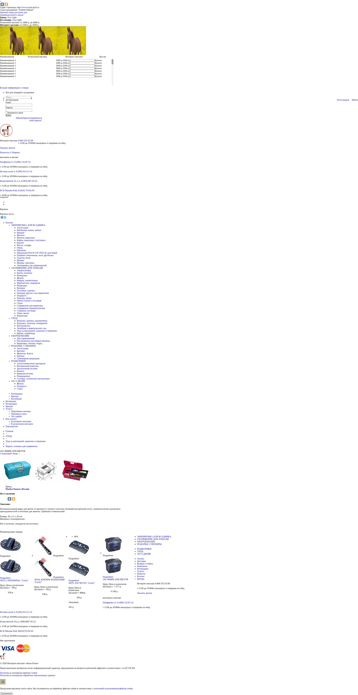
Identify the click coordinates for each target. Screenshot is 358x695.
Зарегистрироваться (32, 118)
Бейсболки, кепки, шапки (29, 230)
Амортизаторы (24, 270)
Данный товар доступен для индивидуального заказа (13, 13)
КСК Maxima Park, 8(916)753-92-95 (16, 631)
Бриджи (20, 232)
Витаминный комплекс (28, 366)
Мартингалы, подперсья (28, 283)
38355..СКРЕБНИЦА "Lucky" (14, 580)
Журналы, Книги (25, 353)
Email (8, 102)
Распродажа (17, 394)
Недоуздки (22, 285)
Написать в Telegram (10, 152)
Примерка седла (19, 414)
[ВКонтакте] (2, 4)
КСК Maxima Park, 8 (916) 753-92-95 (17, 190)
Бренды (14, 396)
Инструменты (23, 326)
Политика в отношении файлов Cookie (18, 673)
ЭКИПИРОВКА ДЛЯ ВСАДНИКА (28, 225)
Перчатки (21, 250)
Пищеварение (23, 376)
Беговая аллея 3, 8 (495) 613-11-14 (16, 171)
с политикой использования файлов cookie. (112, 688)
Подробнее (5, 556)
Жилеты (21, 235)
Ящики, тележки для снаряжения (21, 446)
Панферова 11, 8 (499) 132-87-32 (15, 162)
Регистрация (343, 100)
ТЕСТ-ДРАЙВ (18, 381)
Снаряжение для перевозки (30, 305)
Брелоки (21, 351)
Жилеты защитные (26, 238)
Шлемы (20, 260)
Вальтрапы (22, 275)
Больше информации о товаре (14, 88)
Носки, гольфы (24, 245)
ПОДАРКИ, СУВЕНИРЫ (23, 346)
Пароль (9, 107)
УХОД (14, 318)
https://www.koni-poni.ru (28, 7)
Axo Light (12, 17)
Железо (20, 278)
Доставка (141, 561)
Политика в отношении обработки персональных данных (27, 675)
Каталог (141, 576)
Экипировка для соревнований (32, 265)
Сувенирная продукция (28, 358)
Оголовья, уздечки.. (26, 290)
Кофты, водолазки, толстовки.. (31, 240)
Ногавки (21, 288)
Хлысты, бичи (23, 258)
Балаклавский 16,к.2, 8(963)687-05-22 (18, 621)
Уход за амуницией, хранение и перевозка (37, 331)
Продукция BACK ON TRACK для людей (37, 253)
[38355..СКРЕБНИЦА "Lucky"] (10, 553)
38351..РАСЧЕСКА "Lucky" (82, 583)
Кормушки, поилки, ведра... (30, 343)
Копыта (20, 371)
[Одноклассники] (6, 4)
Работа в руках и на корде (29, 300)
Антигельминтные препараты (31, 363)
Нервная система (25, 373)
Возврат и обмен (145, 563)
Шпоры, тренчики (25, 263)
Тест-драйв (16, 416)
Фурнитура (22, 316)
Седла (20, 388)
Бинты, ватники (24, 273)
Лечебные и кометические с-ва (31, 328)
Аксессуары (22, 227)
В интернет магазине (21, 421)
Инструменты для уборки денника (33, 341)
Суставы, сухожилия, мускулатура (33, 378)
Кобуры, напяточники (27, 280)
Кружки (20, 356)
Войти (355, 100)
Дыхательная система (27, 368)
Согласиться (6, 693)
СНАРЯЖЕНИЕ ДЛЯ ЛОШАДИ (27, 268)
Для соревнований (26, 338)
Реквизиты (142, 566)
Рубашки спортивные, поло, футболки (35, 255)
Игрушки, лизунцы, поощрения (32, 323)
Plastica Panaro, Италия (17, 489)
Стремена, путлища (26, 310)
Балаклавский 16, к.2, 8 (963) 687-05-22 (18, 181)
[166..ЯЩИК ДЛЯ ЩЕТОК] (113, 553)
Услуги (140, 571)
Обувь (20, 248)
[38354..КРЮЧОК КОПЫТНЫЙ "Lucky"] (43, 555)
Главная (9, 431)
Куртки (20, 243)
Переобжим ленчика (21, 411)
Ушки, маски (23, 313)
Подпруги (21, 295)
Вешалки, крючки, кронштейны (32, 321)
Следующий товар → (10, 453)
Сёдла (20, 303)
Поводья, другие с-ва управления (33, 293)
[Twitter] (4, 217)
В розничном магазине (22, 424)
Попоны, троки (24, 298)
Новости (141, 574)
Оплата (140, 558)
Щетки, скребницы (26, 333)
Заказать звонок (7, 148)
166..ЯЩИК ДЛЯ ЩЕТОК (115, 579)
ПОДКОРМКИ (18, 361)
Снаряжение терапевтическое (31, 308)
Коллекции (16, 399)
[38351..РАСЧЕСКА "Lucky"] (79, 556)
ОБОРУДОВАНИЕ (20, 336)
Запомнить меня (15, 113)
